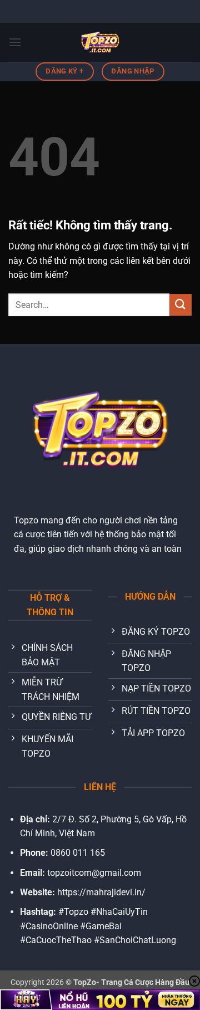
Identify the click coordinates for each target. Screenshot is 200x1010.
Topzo (26, 520)
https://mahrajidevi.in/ (101, 892)
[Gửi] (180, 305)
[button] (15, 42)
